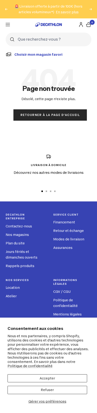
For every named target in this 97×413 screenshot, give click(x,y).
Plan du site (15, 243)
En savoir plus (67, 12)
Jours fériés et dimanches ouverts (21, 254)
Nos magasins (17, 235)
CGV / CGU (62, 292)
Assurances (63, 248)
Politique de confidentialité (30, 366)
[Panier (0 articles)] (88, 24)
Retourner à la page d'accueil (50, 115)
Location (13, 287)
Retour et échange (68, 231)
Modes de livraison (68, 239)
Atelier (11, 296)
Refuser (47, 390)
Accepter (47, 378)
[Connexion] (81, 24)
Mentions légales (67, 314)
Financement (64, 222)
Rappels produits (20, 266)
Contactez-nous (19, 226)
